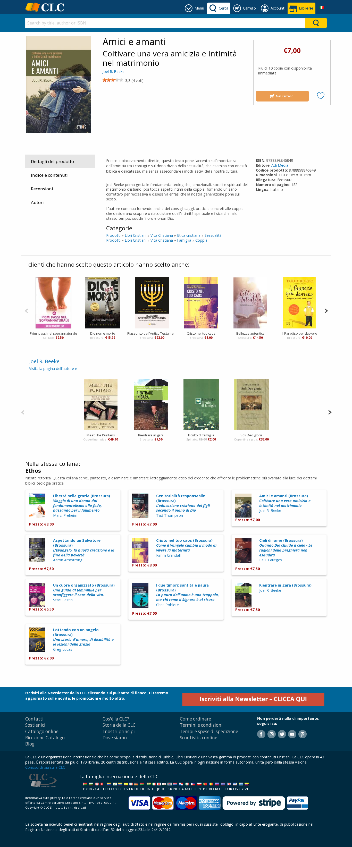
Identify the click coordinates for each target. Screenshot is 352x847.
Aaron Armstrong (67, 559)
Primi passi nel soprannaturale (53, 333)
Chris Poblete (167, 604)
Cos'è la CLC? (116, 719)
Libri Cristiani (135, 235)
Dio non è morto (102, 333)
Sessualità (213, 235)
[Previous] (26, 310)
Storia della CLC (119, 725)
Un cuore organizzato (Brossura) (84, 590)
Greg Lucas (62, 649)
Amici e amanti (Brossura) (285, 500)
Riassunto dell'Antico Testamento (152, 333)
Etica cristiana (188, 235)
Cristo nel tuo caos (201, 333)
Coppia (201, 240)
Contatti (34, 719)
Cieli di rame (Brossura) (285, 547)
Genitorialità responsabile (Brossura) (183, 503)
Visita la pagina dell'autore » (53, 368)
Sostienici (35, 725)
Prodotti (113, 235)
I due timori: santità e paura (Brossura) (187, 592)
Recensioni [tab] (42, 189)
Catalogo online (41, 731)
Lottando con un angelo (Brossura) (83, 637)
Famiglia (184, 240)
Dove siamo (115, 738)
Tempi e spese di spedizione (209, 731)
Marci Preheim (65, 515)
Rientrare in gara (151, 435)
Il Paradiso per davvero (299, 333)
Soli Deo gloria (251, 435)
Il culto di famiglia (201, 435)
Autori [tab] (37, 202)
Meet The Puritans (101, 435)
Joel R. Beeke (113, 71)
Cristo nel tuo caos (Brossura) (186, 545)
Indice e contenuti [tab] (49, 175)
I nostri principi (119, 731)
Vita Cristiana (161, 235)
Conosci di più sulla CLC (45, 767)
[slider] (113, 80)
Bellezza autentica (250, 333)
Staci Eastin (63, 599)
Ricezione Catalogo (45, 738)
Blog (30, 744)
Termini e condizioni (201, 725)
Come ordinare (195, 719)
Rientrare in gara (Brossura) (285, 585)
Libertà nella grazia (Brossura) (81, 503)
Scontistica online (198, 738)
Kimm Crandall (168, 555)
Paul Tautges (270, 559)
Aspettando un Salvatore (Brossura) (83, 547)
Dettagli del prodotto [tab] (52, 161)
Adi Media (279, 165)
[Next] (326, 310)
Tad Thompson (169, 515)
